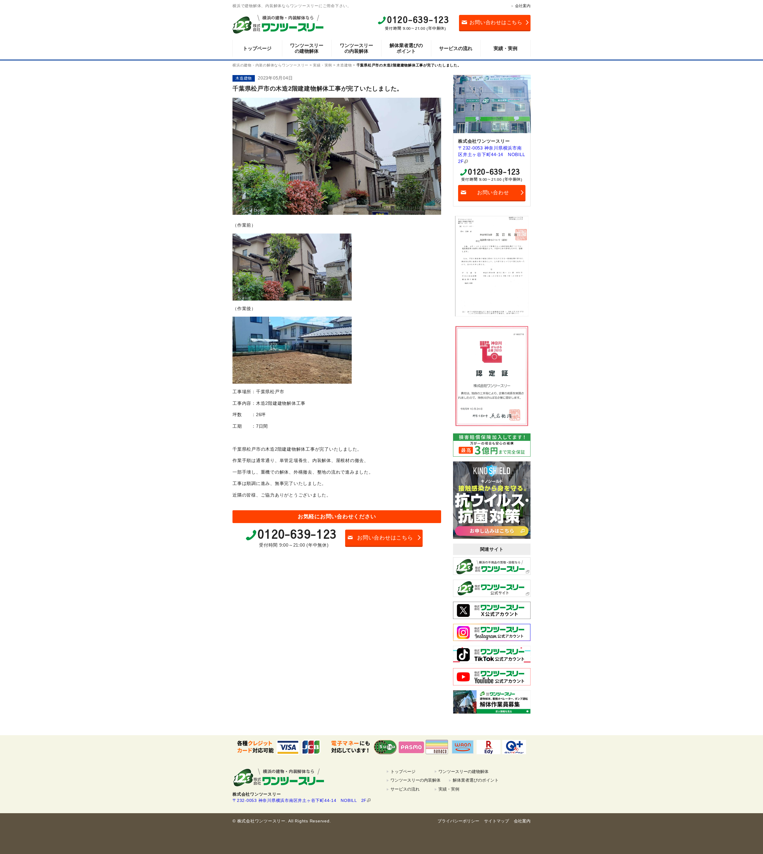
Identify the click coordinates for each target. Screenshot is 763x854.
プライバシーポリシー (458, 821)
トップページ (257, 48)
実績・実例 (505, 48)
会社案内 (523, 6)
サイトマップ (496, 821)
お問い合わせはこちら (495, 22)
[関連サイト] (492, 566)
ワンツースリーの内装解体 (356, 48)
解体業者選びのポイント (406, 48)
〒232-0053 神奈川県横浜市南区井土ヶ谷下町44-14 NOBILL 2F (491, 154)
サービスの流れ (455, 48)
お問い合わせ (493, 192)
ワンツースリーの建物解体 (306, 48)
